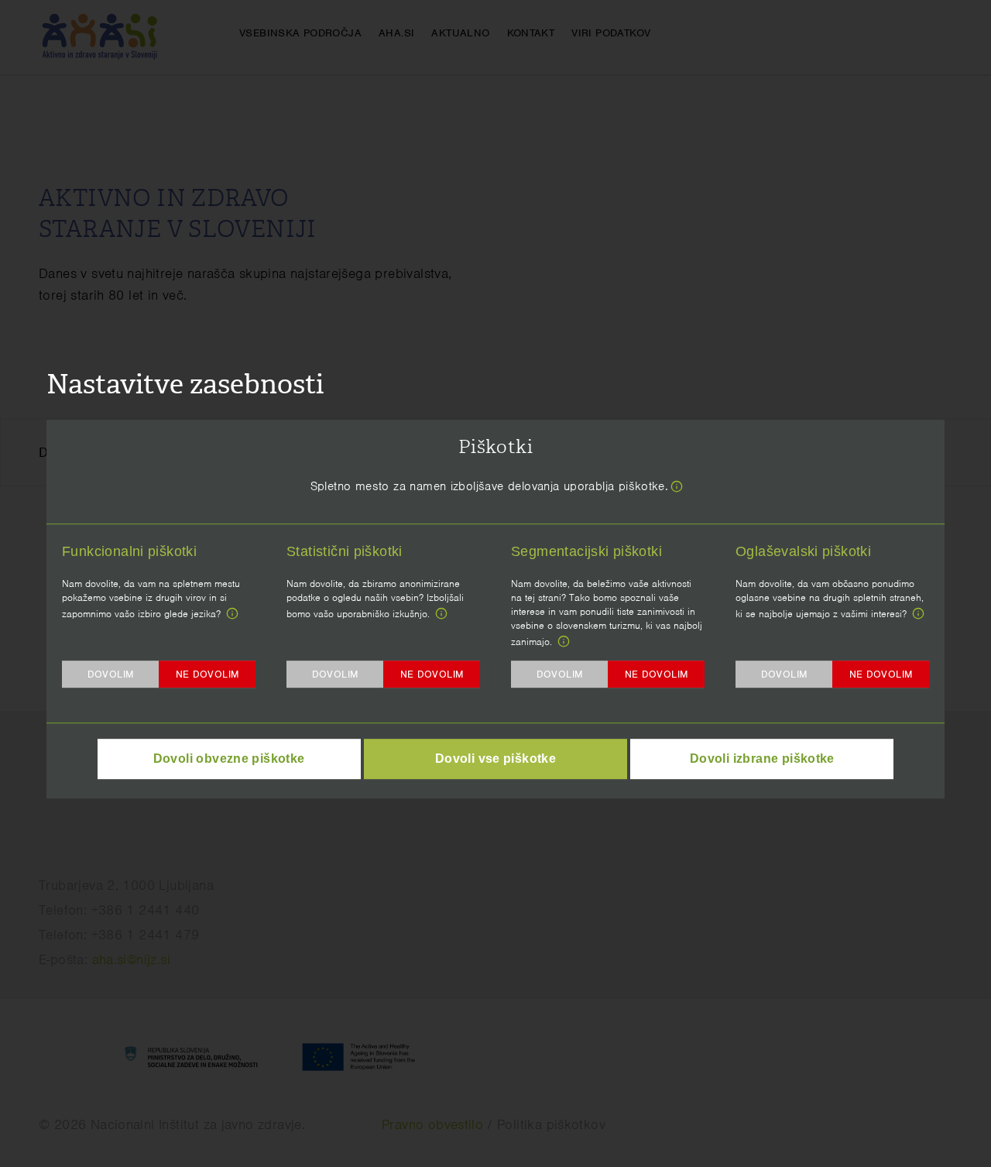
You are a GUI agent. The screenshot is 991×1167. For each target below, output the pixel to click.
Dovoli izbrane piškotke (762, 758)
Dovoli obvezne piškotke (229, 758)
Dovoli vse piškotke (495, 758)
